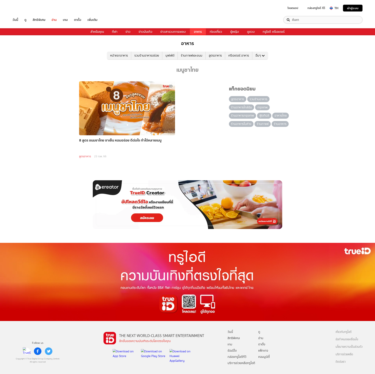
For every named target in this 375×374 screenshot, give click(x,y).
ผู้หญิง (234, 31)
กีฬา (114, 31)
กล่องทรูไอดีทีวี (237, 357)
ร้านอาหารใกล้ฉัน (241, 107)
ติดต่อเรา (341, 362)
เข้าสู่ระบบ (352, 8)
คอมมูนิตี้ (264, 357)
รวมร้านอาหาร (258, 99)
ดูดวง (251, 31)
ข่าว (128, 31)
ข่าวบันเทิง (145, 31)
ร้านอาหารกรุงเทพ (242, 115)
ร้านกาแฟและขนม (191, 55)
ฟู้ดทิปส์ (264, 115)
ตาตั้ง (77, 20)
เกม (65, 20)
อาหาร (198, 31)
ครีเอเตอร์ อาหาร (238, 55)
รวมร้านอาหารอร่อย (146, 55)
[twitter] (49, 351)
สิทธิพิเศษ (39, 20)
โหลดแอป (293, 8)
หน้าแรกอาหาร (119, 55)
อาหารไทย (280, 115)
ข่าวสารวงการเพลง (173, 31)
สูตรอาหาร (215, 55)
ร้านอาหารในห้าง (241, 124)
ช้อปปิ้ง (232, 350)
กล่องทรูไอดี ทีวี (316, 8)
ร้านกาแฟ (263, 124)
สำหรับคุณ (97, 31)
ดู (25, 20)
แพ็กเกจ (263, 350)
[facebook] (38, 351)
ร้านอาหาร (280, 124)
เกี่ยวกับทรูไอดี (344, 332)
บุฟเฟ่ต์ (169, 55)
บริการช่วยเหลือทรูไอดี (241, 363)
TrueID (24, 8)
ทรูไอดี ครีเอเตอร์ (274, 31)
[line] (27, 351)
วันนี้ (15, 20)
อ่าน (54, 20)
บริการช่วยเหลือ (344, 354)
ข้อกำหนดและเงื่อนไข (347, 339)
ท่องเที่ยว (216, 31)
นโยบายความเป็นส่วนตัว (349, 347)
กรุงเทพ (262, 107)
